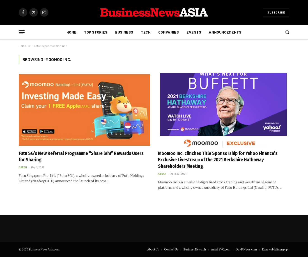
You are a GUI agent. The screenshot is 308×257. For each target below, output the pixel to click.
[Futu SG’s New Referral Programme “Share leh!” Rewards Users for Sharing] (84, 109)
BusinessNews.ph (194, 249)
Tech (146, 32)
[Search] (287, 32)
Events (193, 32)
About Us (153, 249)
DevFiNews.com (246, 249)
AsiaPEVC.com (220, 249)
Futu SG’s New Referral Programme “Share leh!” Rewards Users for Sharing (81, 156)
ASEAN (23, 167)
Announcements (225, 32)
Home (71, 32)
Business (124, 32)
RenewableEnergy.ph (275, 249)
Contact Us (171, 249)
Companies (168, 32)
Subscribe (276, 12)
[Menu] (22, 32)
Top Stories (96, 32)
